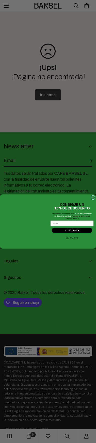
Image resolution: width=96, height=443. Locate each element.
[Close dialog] (93, 197)
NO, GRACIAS (72, 238)
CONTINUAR (72, 230)
